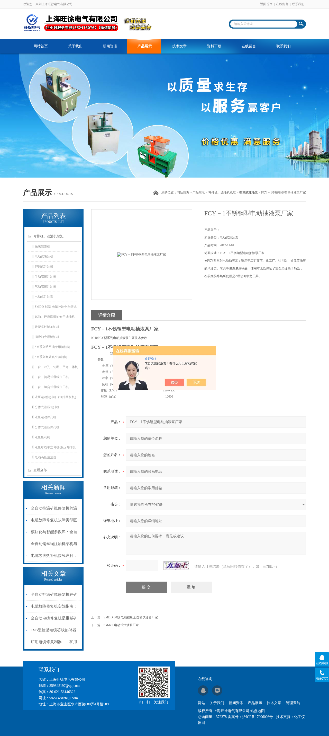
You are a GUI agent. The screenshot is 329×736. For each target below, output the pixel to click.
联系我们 (298, 4)
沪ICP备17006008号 (257, 717)
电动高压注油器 (45, 457)
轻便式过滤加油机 (47, 327)
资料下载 (214, 46)
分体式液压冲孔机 (47, 427)
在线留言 (282, 4)
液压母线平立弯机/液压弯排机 (55, 447)
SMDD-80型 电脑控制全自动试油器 (56, 308)
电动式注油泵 (44, 297)
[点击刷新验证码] (176, 565)
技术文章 (179, 46)
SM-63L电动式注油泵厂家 (121, 625)
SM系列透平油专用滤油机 (52, 347)
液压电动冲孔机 (45, 417)
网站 (201, 703)
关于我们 (75, 46)
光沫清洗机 (42, 246)
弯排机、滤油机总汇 (222, 192)
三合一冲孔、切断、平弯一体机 (56, 367)
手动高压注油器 (45, 276)
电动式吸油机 (44, 256)
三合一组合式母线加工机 (52, 387)
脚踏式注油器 (44, 266)
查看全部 (40, 470)
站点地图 (257, 711)
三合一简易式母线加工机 (52, 377)
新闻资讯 (110, 46)
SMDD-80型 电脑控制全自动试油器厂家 (131, 617)
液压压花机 (42, 437)
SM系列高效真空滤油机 (51, 357)
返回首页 (266, 4)
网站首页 (40, 46)
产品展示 (145, 46)
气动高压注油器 (45, 286)
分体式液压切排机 (47, 407)
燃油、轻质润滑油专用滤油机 (55, 317)
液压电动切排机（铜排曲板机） (56, 397)
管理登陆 (293, 703)
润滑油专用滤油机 (47, 337)
